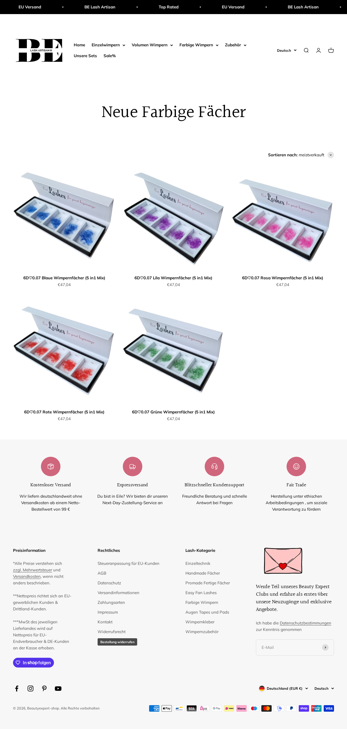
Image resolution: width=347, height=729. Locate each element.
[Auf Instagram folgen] (30, 688)
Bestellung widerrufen (117, 642)
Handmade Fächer (202, 573)
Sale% (110, 55)
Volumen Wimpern (150, 44)
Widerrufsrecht (112, 631)
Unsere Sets (85, 55)
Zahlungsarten (111, 602)
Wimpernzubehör (202, 631)
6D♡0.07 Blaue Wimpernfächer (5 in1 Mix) (64, 277)
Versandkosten (27, 576)
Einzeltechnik (197, 563)
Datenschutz (109, 582)
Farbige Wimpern (196, 44)
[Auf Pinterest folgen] (44, 688)
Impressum (108, 612)
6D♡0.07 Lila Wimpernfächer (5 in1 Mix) (173, 277)
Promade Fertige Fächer (207, 582)
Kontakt (105, 621)
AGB (102, 573)
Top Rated (154, 6)
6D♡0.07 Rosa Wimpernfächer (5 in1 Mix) (282, 277)
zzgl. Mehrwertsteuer (32, 569)
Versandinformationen (118, 592)
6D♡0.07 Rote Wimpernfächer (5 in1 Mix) (64, 411)
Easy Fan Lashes (201, 592)
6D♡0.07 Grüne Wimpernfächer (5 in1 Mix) (173, 411)
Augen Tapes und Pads (207, 612)
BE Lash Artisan (85, 6)
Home (79, 44)
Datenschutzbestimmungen (305, 623)
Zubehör (233, 44)
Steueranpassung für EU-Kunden (128, 563)
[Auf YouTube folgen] (58, 688)
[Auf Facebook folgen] (16, 688)
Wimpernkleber (199, 621)
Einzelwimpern (106, 44)
